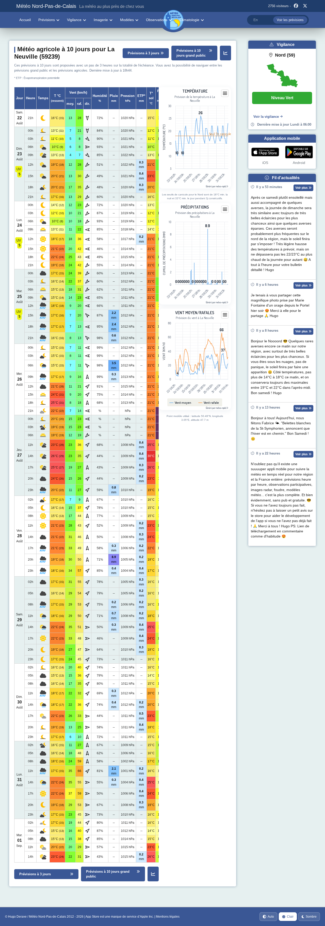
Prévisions (46, 20)
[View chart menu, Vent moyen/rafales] (225, 314)
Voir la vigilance (266, 117)
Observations (156, 20)
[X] (305, 6)
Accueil (25, 20)
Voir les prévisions (290, 20)
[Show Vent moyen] (180, 402)
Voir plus (301, 188)
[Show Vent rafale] (209, 402)
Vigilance (74, 20)
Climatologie (189, 20)
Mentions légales (168, 916)
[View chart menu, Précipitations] (225, 209)
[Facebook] (296, 6)
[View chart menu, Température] (225, 93)
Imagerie (101, 20)
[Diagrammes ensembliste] (225, 53)
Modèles (127, 20)
